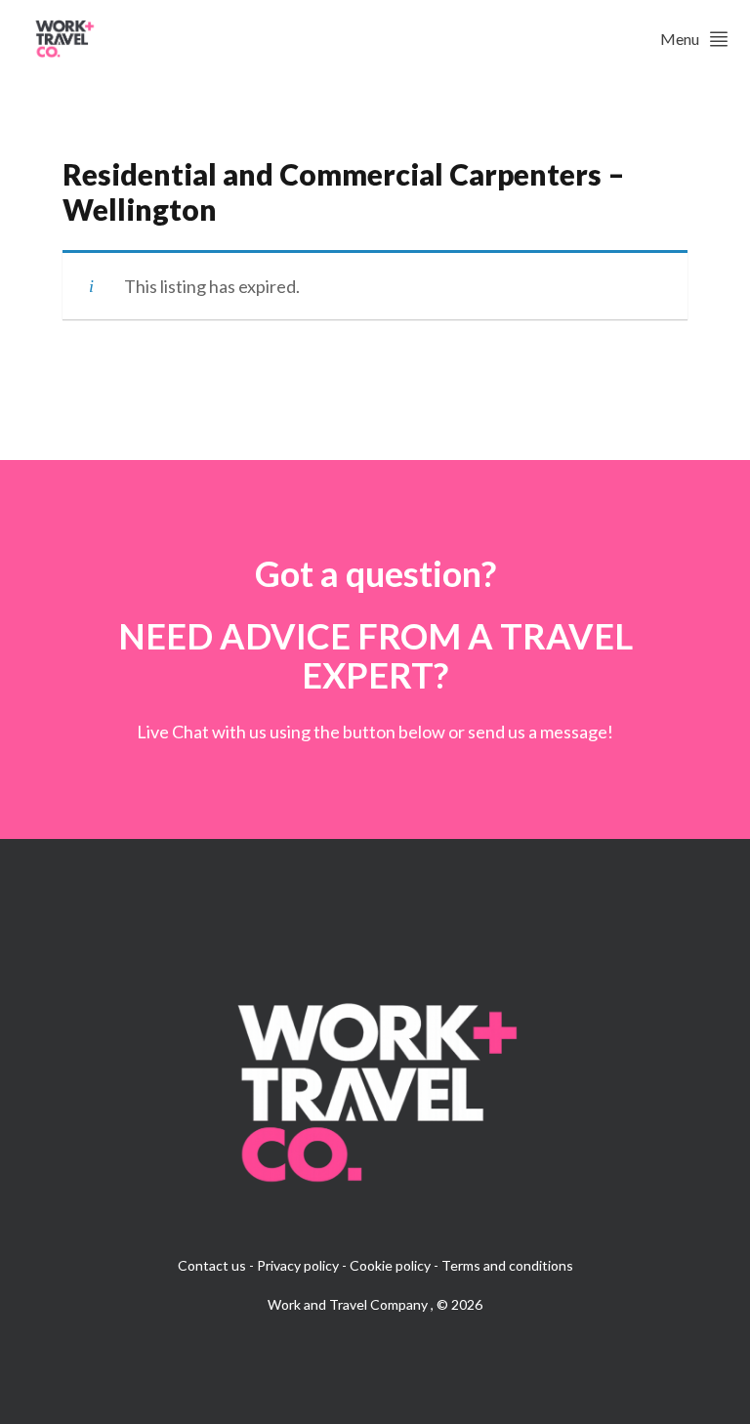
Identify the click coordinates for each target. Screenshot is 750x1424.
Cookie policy (390, 1265)
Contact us (212, 1265)
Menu (679, 38)
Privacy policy (298, 1265)
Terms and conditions (507, 1265)
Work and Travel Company (349, 1304)
